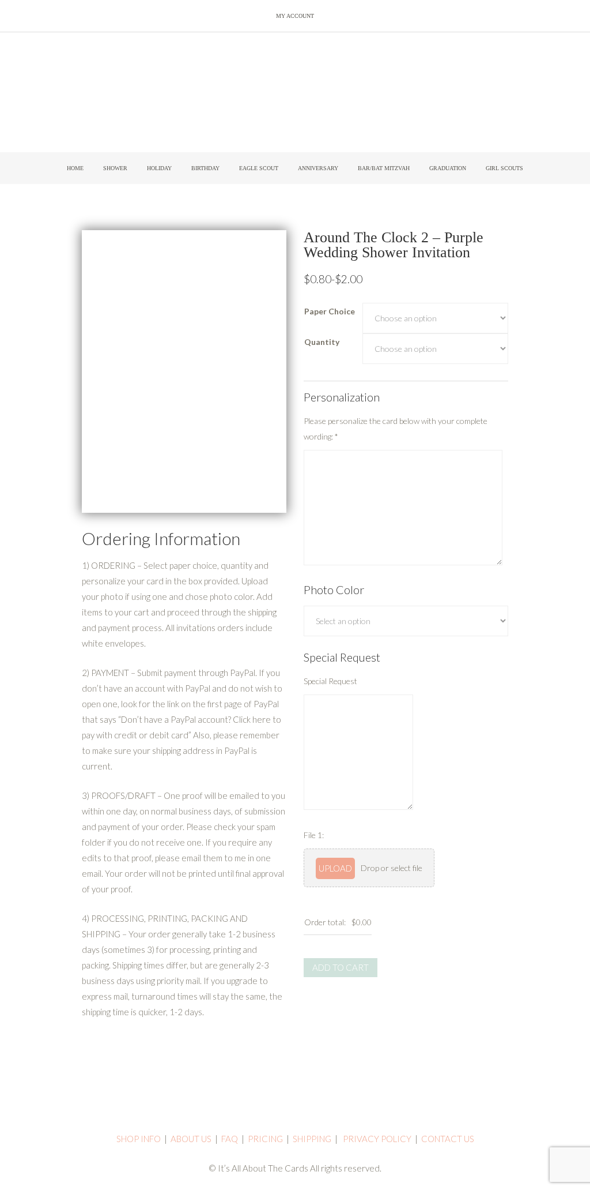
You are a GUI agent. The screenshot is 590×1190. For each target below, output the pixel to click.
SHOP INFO (138, 1138)
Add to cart (340, 967)
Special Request (330, 681)
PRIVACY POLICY (377, 1138)
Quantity (321, 342)
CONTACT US (447, 1138)
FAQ (229, 1138)
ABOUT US (191, 1138)
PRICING (265, 1138)
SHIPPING (312, 1138)
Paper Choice (329, 311)
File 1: (314, 835)
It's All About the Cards (295, 95)
